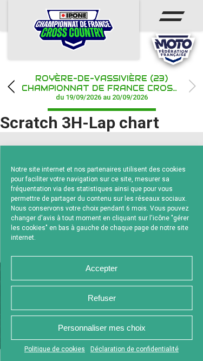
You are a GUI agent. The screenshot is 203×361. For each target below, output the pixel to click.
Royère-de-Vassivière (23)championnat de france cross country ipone (112, 87)
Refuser (102, 298)
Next (192, 86)
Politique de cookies (54, 349)
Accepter (101, 268)
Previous (11, 86)
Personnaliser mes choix (102, 327)
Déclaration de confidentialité (134, 349)
